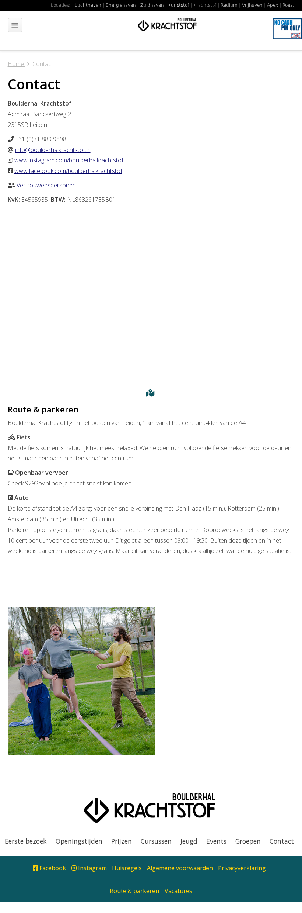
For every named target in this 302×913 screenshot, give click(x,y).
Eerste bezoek (26, 841)
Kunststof (178, 5)
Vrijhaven (252, 5)
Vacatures (178, 891)
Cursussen (156, 841)
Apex (272, 5)
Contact (282, 841)
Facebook (52, 868)
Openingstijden (79, 841)
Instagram (92, 868)
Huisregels (127, 868)
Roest (288, 5)
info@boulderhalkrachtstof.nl (53, 150)
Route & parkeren (134, 891)
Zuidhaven (152, 5)
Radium (229, 5)
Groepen (248, 841)
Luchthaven (88, 5)
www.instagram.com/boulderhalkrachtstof (68, 160)
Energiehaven (121, 5)
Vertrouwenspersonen (46, 185)
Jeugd (188, 841)
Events (216, 841)
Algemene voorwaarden (180, 868)
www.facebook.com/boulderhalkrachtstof (68, 171)
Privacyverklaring (242, 868)
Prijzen (121, 841)
